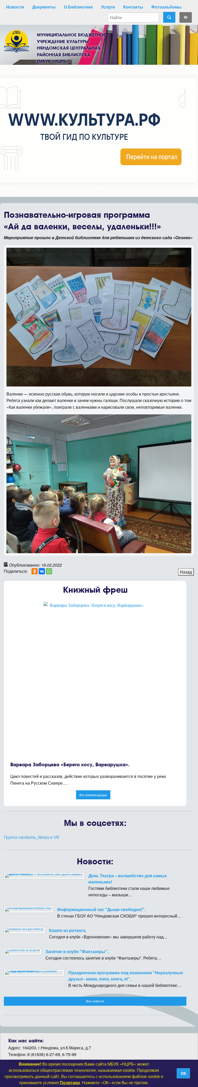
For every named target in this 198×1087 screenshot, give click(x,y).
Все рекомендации (93, 795)
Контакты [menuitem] (133, 7)
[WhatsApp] (49, 571)
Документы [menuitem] (44, 7)
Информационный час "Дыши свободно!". (101, 909)
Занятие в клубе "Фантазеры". (76, 951)
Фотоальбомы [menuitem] (166, 7)
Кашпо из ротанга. (67, 930)
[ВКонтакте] (42, 571)
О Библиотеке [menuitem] (78, 7)
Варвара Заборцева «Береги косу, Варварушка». (70, 765)
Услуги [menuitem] (108, 7)
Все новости (95, 1001)
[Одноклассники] (34, 571)
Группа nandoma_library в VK (31, 837)
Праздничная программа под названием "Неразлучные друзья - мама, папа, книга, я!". (125, 976)
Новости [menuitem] (15, 7)
